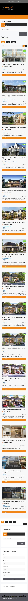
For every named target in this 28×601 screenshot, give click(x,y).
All (3, 42)
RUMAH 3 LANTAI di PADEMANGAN (12, 471)
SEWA (7, 25)
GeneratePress (21, 598)
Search (23, 34)
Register (13, 1)
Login (9, 1)
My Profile (18, 1)
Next (25, 523)
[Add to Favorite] (15, 56)
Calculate (14, 579)
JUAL (3, 25)
